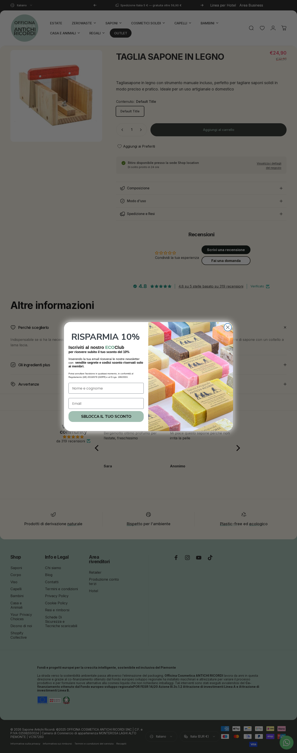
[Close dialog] (228, 327)
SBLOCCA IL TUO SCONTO (106, 416)
